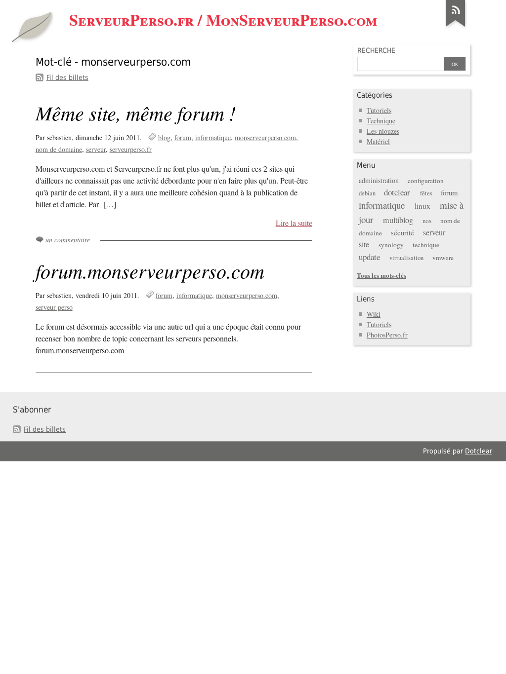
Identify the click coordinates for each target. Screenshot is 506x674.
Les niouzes (383, 131)
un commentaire (67, 239)
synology (391, 244)
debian (367, 193)
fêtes (426, 193)
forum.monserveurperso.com (150, 270)
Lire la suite (294, 223)
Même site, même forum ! (136, 112)
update (369, 256)
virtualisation (406, 258)
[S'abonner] (455, 27)
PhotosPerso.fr (387, 334)
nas (426, 220)
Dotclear (478, 451)
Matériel (378, 141)
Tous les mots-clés (381, 275)
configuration (426, 180)
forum (182, 137)
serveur (96, 149)
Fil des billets (67, 77)
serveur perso (54, 307)
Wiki (373, 314)
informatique (213, 137)
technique (426, 244)
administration (379, 180)
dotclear (397, 192)
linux (422, 206)
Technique (381, 120)
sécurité (402, 232)
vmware (443, 257)
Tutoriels (379, 110)
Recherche (376, 50)
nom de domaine (59, 149)
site (364, 244)
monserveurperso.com (265, 137)
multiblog (398, 220)
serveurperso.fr (131, 149)
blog (164, 137)
